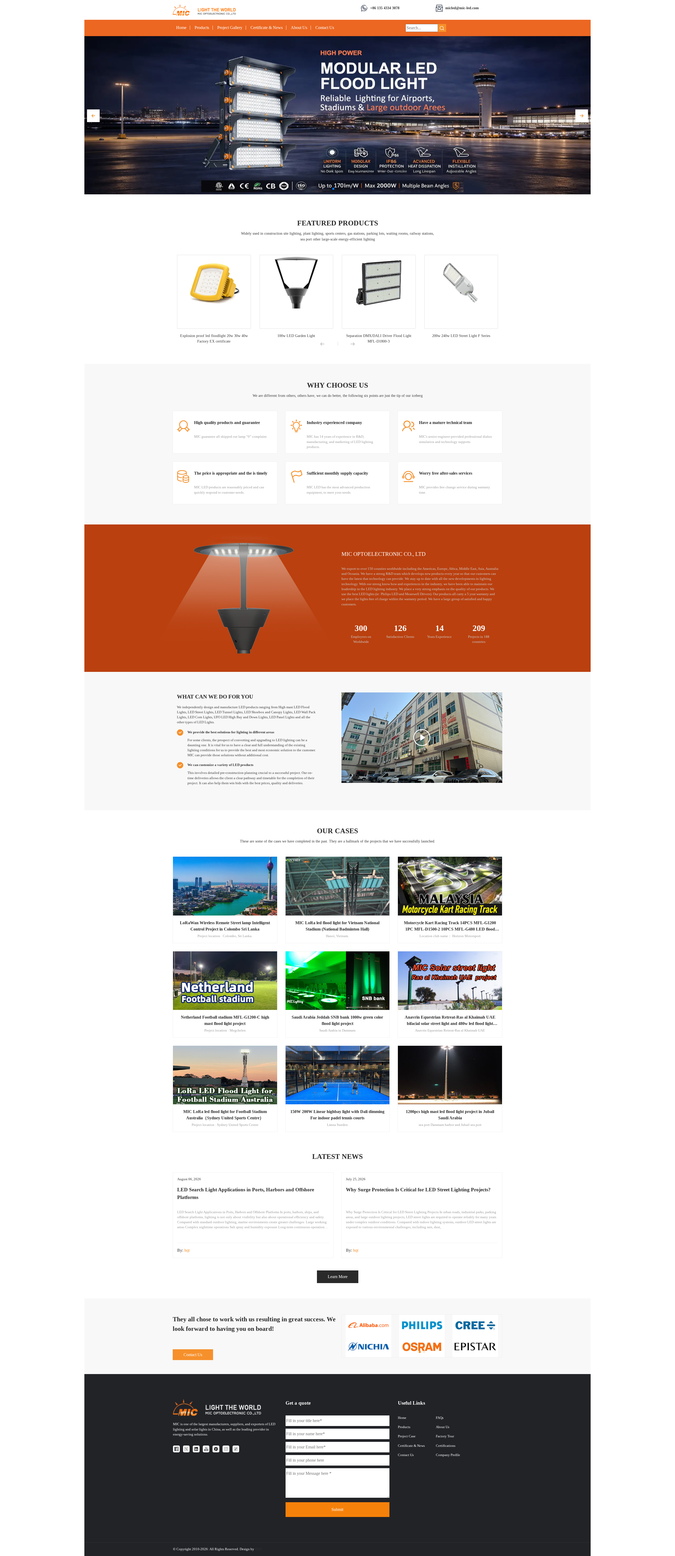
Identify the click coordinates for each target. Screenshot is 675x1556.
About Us (299, 28)
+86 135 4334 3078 (384, 8)
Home (181, 28)
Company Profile (448, 1455)
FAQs (439, 1418)
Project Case (407, 1436)
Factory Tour (445, 1436)
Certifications (445, 1446)
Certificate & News (266, 28)
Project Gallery (229, 28)
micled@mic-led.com (462, 8)
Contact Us (324, 28)
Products (202, 28)
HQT (258, 1549)
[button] (93, 115)
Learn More (338, 1276)
